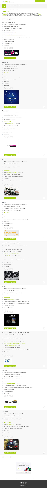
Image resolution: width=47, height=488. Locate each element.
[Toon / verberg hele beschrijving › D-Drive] (23, 301)
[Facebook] (23, 483)
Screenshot (17, 123)
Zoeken (14, 6)
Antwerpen (6, 66)
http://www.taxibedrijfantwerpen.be (13, 172)
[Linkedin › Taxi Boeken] (10, 137)
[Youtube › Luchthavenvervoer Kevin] (12, 48)
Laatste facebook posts (8, 43)
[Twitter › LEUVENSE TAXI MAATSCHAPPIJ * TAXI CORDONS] (5, 356)
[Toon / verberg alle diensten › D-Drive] (23, 303)
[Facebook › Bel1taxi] (7, 228)
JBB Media (22, 485)
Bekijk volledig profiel (10, 106)
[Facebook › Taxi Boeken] (7, 137)
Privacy (26, 485)
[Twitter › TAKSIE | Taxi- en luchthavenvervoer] (5, 269)
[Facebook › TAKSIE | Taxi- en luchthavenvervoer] (7, 269)
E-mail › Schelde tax (7, 72)
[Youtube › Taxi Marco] (12, 437)
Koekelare (12, 415)
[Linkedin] (26, 483)
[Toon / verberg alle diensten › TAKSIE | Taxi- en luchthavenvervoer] (23, 260)
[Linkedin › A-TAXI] (10, 185)
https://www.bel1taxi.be (11, 214)
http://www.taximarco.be (11, 424)
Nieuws (9, 6)
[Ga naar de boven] (44, 58)
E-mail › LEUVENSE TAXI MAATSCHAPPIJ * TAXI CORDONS (14, 343)
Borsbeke (12, 374)
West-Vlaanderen (7, 415)
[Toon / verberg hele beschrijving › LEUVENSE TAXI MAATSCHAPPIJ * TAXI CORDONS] (23, 347)
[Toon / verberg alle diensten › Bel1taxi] (23, 219)
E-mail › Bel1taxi (7, 212)
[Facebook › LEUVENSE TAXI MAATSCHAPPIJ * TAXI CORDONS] (7, 356)
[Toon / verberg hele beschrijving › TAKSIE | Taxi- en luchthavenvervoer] (23, 257)
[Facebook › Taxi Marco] (7, 437)
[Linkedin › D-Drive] (10, 312)
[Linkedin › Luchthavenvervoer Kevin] (10, 48)
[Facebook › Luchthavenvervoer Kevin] (7, 48)
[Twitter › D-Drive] (5, 312)
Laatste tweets (7, 83)
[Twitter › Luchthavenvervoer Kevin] (5, 48)
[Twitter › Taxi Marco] (5, 437)
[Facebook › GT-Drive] (7, 396)
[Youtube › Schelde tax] (12, 88)
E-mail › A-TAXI (6, 170)
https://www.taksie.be (11, 255)
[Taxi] (4, 6)
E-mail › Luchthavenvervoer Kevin (10, 32)
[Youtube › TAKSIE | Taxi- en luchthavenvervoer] (12, 269)
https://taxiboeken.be (10, 123)
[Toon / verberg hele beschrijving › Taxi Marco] (23, 426)
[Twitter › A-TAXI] (5, 185)
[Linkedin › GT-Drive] (10, 396)
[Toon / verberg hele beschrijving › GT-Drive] (23, 385)
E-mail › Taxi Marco (7, 422)
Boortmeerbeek (13, 247)
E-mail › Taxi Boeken (7, 121)
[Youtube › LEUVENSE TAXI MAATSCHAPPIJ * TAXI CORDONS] (12, 356)
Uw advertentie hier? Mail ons (23, 472)
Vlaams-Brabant (7, 26)
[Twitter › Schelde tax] (5, 88)
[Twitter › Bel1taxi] (5, 228)
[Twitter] (21, 483)
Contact (20, 6)
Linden (11, 336)
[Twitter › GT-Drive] (5, 396)
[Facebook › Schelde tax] (7, 88)
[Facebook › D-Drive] (7, 312)
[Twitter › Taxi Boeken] (5, 137)
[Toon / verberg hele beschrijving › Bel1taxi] (23, 217)
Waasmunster (13, 206)
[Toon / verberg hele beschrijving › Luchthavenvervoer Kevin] (23, 37)
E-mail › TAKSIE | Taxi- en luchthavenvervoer (11, 253)
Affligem (11, 290)
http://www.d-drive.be (10, 299)
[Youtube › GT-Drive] (12, 396)
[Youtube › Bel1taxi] (12, 228)
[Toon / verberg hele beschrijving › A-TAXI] (23, 174)
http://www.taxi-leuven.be (11, 345)
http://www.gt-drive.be (11, 383)
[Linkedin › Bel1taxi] (10, 228)
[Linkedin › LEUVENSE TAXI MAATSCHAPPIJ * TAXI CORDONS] (10, 356)
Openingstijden (7, 81)
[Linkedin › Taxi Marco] (10, 437)
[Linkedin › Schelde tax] (10, 88)
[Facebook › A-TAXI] (7, 185)
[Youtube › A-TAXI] (12, 185)
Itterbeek (11, 26)
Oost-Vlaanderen (7, 206)
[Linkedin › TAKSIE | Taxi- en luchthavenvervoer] (10, 269)
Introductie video (23, 180)
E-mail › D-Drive (7, 297)
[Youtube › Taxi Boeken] (12, 137)
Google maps (16, 26)
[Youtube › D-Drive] (12, 312)
